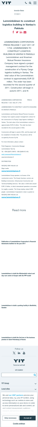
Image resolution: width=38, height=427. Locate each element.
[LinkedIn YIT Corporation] (19, 353)
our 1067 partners (16, 395)
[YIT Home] (6, 3)
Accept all (27, 418)
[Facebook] (13, 32)
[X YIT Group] (14, 353)
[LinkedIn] (21, 32)
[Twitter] (17, 32)
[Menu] (34, 3)
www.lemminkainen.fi (11, 171)
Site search (19, 370)
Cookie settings (19, 423)
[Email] (25, 32)
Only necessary (10, 418)
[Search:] (34, 375)
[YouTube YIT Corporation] (24, 353)
